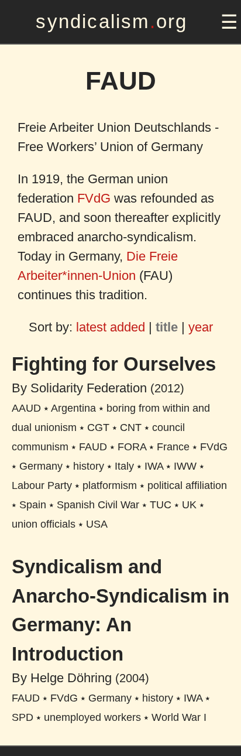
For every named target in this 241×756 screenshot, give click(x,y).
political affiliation (187, 485)
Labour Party (42, 485)
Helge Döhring (71, 678)
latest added (110, 327)
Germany (41, 466)
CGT (98, 427)
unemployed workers (92, 717)
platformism (109, 485)
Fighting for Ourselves (114, 364)
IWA (153, 466)
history (88, 466)
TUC (160, 505)
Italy (124, 466)
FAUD (93, 447)
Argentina (73, 408)
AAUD (26, 408)
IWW (185, 466)
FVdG (94, 198)
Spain (32, 505)
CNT (131, 427)
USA (97, 524)
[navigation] (227, 22)
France (173, 447)
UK (189, 505)
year (200, 327)
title (167, 327)
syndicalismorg (111, 21)
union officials (43, 524)
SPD (22, 717)
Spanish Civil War (98, 505)
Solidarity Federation (88, 388)
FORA (132, 447)
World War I (179, 717)
